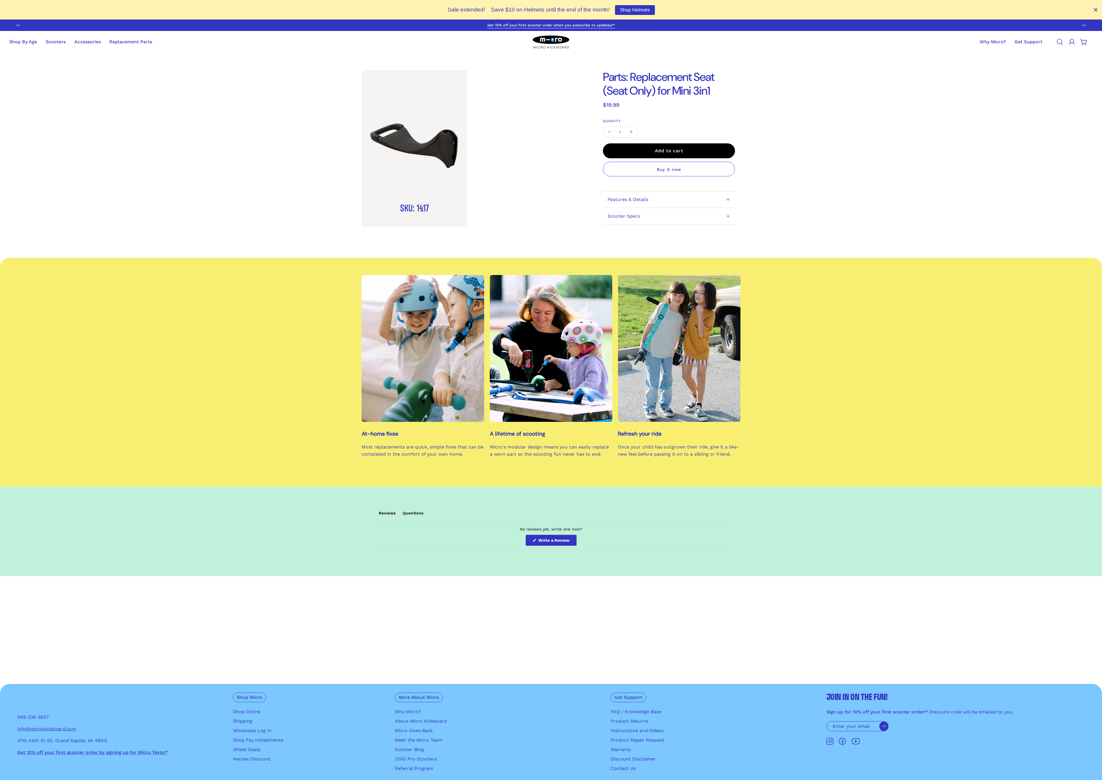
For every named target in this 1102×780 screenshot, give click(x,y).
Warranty (621, 749)
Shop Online (246, 711)
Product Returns (629, 721)
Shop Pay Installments (258, 740)
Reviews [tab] (387, 514)
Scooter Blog (409, 749)
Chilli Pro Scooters (416, 759)
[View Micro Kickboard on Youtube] (855, 741)
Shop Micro (249, 697)
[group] (551, 25)
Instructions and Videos (637, 730)
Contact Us (623, 768)
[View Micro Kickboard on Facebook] (842, 741)
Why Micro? (408, 711)
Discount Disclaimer (633, 759)
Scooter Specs (624, 216)
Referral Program (414, 768)
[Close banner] (1095, 9)
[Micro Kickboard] (551, 41)
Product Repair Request (637, 740)
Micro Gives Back (414, 730)
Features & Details (628, 199)
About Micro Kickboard (421, 721)
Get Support (628, 697)
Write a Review (557, 542)
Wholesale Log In (252, 730)
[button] (1028, 42)
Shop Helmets (635, 10)
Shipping (242, 721)
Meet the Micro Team (418, 740)
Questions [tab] (413, 514)
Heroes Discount (251, 759)
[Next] (1083, 25)
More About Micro (419, 697)
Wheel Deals (246, 749)
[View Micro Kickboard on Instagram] (829, 741)
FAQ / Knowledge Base (636, 711)
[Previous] (18, 25)
